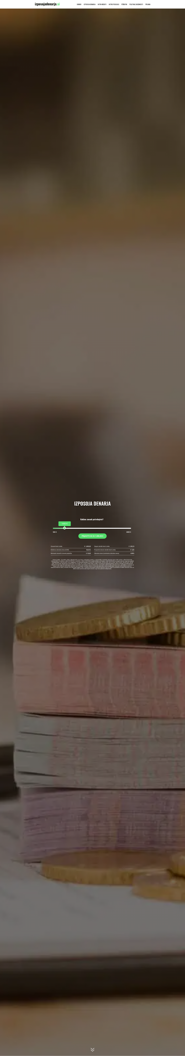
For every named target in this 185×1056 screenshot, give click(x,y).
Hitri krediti (102, 4)
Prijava (147, 4)
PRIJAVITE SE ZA (92, 536)
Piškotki (124, 4)
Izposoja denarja (89, 4)
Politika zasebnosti (136, 4)
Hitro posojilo (114, 4)
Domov (79, 4)
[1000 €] (64, 528)
